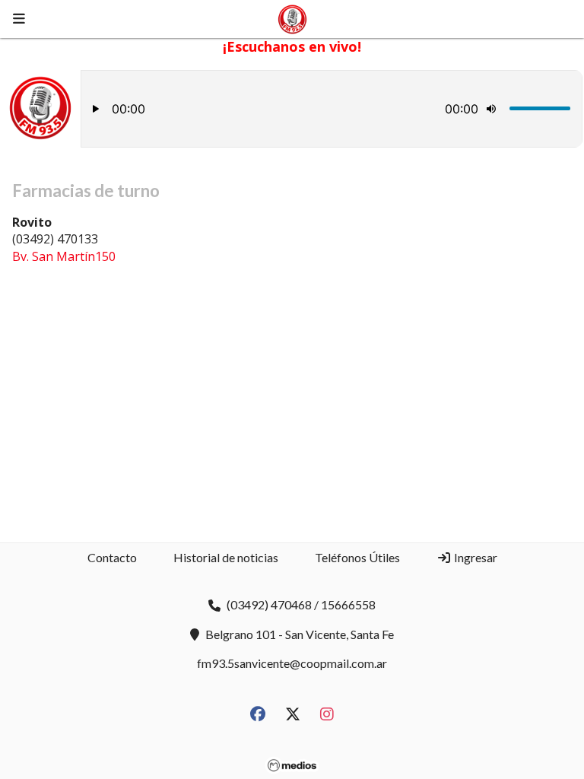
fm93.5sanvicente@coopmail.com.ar (292, 663)
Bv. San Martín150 (64, 256)
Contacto (112, 557)
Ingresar (474, 557)
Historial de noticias (225, 557)
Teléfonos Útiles (357, 557)
